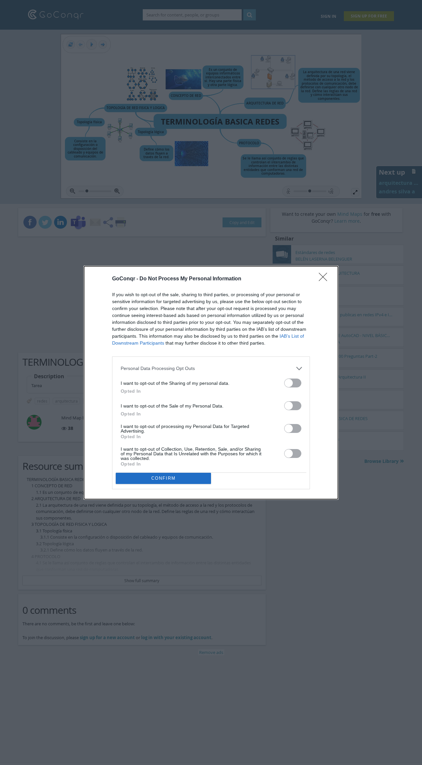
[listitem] (211, 368)
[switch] (292, 383)
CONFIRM (163, 478)
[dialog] (211, 382)
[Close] (325, 279)
